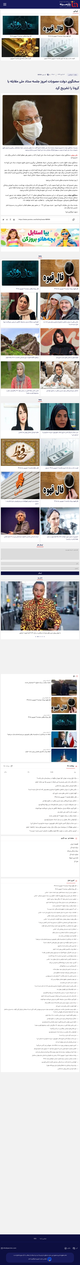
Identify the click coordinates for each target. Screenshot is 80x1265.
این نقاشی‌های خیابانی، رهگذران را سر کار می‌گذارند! (63, 1029)
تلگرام (68, 1248)
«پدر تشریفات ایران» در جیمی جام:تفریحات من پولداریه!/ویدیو (58, 805)
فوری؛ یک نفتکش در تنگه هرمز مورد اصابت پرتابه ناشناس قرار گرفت (59, 926)
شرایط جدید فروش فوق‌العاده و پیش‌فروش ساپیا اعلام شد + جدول (22, 502)
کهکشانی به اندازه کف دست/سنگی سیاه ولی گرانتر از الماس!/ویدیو (59, 1062)
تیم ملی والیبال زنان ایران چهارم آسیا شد (66, 1042)
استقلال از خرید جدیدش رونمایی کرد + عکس (64, 929)
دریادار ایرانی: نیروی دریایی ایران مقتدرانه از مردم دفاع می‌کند (60, 1003)
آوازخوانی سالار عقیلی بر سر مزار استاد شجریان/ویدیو (60, 820)
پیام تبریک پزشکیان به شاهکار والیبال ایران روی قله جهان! (61, 1065)
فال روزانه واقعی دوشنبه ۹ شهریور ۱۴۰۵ (20, 36)
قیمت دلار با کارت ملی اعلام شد (67, 812)
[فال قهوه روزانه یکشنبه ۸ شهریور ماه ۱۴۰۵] (59, 485)
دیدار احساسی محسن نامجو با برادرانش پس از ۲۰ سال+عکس (21, 537)
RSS (35, 1239)
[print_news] (14, 219)
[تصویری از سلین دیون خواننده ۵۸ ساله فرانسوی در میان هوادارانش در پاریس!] (59, 521)
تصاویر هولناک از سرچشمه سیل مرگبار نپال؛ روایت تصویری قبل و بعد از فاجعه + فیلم (51, 827)
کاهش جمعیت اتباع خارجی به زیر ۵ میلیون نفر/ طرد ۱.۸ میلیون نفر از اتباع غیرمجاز (55, 1049)
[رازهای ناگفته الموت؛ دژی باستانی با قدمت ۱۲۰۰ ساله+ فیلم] (20, 341)
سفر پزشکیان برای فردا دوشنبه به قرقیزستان (65, 973)
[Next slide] (76, 602)
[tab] (44, 636)
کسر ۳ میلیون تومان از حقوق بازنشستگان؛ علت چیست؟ (61, 909)
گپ (77, 1248)
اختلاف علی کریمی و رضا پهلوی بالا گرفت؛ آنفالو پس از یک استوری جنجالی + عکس (55, 896)
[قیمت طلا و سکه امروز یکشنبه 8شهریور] (21, 47)
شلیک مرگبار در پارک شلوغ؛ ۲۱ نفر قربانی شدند (38, 683)
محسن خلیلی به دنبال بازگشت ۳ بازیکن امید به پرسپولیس (61, 976)
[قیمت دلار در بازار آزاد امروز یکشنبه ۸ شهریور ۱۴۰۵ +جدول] (59, 47)
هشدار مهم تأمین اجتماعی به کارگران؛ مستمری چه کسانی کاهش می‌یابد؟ (57, 923)
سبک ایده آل (74, 848)
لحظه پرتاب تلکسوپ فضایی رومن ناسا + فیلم (38, 752)
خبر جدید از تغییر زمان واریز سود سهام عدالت (64, 969)
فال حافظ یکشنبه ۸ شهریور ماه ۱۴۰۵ (28, 468)
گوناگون (75, 11)
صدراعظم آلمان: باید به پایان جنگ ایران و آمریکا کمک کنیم (61, 903)
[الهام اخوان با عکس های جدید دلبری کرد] (59, 341)
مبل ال (76, 861)
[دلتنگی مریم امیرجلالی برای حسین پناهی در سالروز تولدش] (59, 374)
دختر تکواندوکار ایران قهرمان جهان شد (66, 989)
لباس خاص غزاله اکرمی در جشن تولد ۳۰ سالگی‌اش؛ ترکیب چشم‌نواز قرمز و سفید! (22, 392)
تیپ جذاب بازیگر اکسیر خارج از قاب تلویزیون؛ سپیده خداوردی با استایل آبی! (60, 433)
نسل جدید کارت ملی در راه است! (67, 1035)
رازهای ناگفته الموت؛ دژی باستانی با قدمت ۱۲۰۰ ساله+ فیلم (22, 358)
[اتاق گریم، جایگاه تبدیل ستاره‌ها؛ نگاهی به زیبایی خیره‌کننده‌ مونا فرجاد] (20, 306)
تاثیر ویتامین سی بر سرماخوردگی (68, 966)
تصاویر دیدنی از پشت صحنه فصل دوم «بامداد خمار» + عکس (60, 893)
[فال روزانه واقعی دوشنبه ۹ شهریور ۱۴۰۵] (21, 25)
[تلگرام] (7, 219)
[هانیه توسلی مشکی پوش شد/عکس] (20, 416)
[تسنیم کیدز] (40, 238)
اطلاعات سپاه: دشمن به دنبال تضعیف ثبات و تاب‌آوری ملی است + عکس (57, 913)
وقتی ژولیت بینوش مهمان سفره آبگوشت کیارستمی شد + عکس (60, 919)
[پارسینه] (67, 4)
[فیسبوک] (10, 219)
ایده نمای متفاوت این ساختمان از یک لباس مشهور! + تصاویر (39, 633)
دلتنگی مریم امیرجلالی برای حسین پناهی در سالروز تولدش (62, 391)
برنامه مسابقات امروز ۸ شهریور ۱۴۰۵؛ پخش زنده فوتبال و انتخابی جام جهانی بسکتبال (54, 1055)
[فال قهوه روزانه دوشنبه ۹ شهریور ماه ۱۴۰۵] (59, 25)
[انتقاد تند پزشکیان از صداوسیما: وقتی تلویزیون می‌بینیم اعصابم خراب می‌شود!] (64, 739)
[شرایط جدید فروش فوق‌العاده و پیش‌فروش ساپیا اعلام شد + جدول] (20, 485)
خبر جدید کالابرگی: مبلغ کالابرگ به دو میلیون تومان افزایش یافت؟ (59, 953)
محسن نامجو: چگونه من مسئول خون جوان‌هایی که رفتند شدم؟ (59, 943)
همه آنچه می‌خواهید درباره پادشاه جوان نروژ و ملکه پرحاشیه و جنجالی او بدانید (55, 1052)
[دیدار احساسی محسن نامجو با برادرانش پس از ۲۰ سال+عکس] (20, 521)
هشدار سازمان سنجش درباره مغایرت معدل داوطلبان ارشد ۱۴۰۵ (59, 1059)
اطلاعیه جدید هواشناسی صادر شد (67, 936)
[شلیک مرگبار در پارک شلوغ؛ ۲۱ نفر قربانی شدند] (64, 688)
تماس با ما (43, 1239)
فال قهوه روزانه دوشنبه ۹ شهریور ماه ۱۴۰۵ (59, 36)
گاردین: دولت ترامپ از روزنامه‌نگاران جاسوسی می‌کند (62, 963)
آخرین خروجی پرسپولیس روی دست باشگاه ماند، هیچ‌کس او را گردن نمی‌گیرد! (56, 1045)
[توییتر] (3, 219)
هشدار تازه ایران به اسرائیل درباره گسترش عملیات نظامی (61, 916)
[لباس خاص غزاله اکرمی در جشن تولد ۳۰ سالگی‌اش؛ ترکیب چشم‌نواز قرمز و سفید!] (20, 374)
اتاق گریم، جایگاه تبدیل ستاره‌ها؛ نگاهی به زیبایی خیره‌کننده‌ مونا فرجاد (21, 323)
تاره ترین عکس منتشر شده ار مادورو (67, 946)
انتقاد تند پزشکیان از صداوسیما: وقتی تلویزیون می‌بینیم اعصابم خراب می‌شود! (29, 734)
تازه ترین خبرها (73, 858)
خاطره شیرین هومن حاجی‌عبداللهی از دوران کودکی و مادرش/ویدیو (59, 1022)
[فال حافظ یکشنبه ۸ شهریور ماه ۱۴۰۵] (20, 452)
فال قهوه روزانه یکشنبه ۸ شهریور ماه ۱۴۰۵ (66, 501)
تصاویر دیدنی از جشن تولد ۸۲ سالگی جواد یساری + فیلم (61, 899)
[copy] (73, 220)
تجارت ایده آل (74, 854)
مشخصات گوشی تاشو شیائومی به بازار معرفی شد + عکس (61, 959)
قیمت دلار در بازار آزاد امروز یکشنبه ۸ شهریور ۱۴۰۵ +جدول (59, 59)
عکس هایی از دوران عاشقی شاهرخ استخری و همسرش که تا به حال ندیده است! (60, 323)
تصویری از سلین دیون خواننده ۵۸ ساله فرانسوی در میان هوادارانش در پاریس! (62, 538)
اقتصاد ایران (74, 844)
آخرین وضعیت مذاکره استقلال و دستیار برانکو (64, 933)
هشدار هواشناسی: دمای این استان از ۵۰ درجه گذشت (62, 956)
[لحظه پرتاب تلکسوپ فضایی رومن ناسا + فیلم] (64, 757)
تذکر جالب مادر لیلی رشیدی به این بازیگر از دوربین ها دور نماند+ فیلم (56, 782)
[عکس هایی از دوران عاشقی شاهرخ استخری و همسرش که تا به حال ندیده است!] (59, 306)
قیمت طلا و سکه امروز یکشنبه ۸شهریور (20, 59)
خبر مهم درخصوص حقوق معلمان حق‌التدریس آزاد (63, 979)
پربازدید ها (70, 766)
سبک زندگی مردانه (72, 851)
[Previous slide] (4, 602)
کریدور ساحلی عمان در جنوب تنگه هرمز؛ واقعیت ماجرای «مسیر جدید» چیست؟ (53, 831)
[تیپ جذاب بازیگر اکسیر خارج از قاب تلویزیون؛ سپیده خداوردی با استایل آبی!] (59, 416)
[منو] (5, 4)
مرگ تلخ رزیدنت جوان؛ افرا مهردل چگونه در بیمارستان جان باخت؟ (57, 778)
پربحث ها (6, 766)
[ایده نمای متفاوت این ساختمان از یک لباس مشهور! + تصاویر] (40, 605)
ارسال (40, 573)
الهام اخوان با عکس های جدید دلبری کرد (67, 358)
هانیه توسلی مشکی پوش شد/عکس (29, 432)
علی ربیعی (74, 155)
